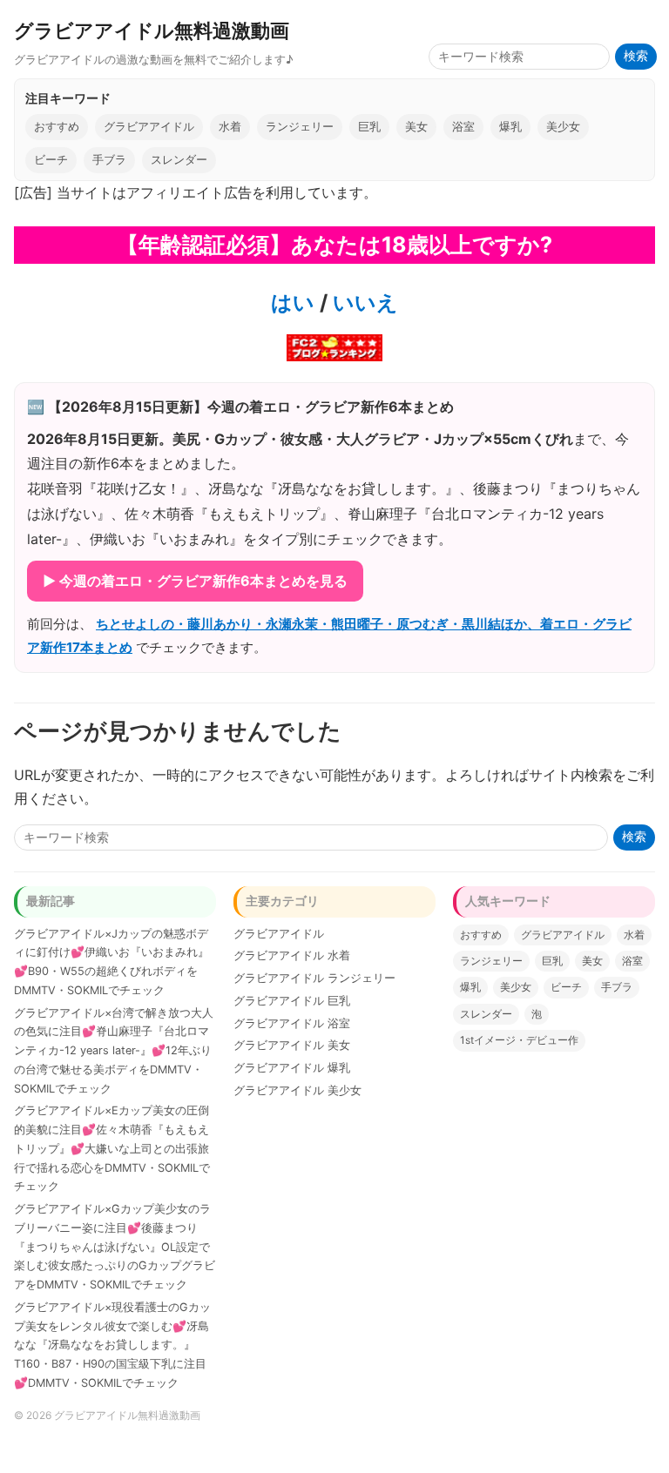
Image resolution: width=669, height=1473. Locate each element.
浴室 (463, 126)
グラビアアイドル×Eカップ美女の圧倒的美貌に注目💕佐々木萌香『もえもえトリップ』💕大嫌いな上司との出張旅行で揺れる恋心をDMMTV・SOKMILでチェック (112, 1148)
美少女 (563, 126)
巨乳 (369, 126)
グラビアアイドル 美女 (291, 1045)
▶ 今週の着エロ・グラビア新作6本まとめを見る (195, 580)
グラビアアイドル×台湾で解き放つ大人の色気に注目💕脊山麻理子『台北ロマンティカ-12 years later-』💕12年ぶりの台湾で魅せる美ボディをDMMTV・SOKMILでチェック (113, 1050)
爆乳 (510, 126)
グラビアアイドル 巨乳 (291, 1000)
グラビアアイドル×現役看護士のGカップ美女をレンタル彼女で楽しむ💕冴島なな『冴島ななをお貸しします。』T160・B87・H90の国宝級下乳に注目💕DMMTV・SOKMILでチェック (112, 1345)
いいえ (363, 302)
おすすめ (56, 126)
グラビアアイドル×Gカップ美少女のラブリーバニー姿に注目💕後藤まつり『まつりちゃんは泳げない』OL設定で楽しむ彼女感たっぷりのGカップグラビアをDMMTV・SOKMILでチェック (114, 1246)
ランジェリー (300, 126)
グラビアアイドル (149, 126)
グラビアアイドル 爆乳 (291, 1067)
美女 (416, 126)
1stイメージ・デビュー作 (519, 1039)
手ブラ (109, 159)
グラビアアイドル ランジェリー (314, 978)
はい (292, 302)
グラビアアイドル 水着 (291, 955)
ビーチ (51, 159)
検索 (636, 56)
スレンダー (179, 159)
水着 (230, 126)
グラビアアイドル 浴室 (291, 1023)
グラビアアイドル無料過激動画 (151, 30)
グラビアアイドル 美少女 (297, 1090)
